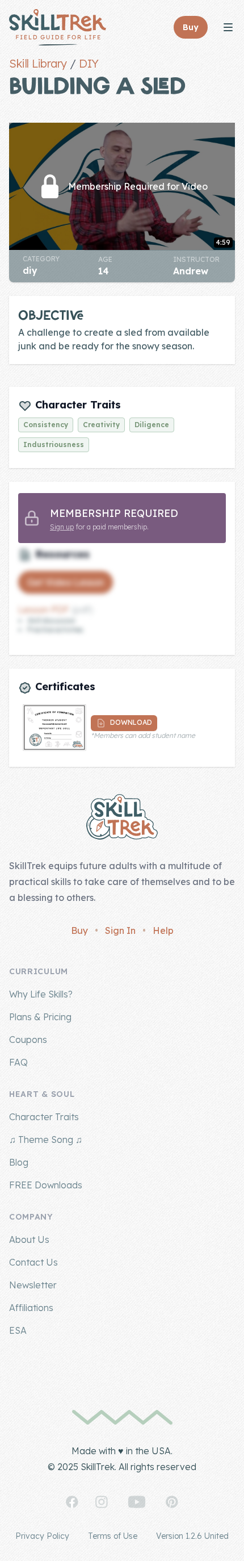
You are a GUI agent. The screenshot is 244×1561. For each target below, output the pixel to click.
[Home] (57, 27)
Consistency (45, 424)
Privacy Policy (42, 1536)
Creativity (101, 424)
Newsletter (33, 1285)
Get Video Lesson (65, 582)
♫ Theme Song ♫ (45, 1139)
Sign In (120, 930)
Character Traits (44, 1116)
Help (163, 930)
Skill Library (38, 63)
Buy (79, 930)
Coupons (28, 1039)
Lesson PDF (43, 609)
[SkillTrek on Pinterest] (172, 1502)
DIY (89, 63)
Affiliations (31, 1307)
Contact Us (33, 1262)
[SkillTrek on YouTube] (136, 1502)
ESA (18, 1330)
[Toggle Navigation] (228, 27)
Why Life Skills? (41, 994)
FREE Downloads (45, 1185)
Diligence (151, 424)
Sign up (62, 527)
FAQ (18, 1062)
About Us (29, 1239)
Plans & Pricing (40, 1016)
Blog (18, 1162)
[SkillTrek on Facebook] (72, 1502)
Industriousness (53, 444)
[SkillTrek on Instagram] (102, 1502)
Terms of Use (112, 1536)
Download (130, 722)
